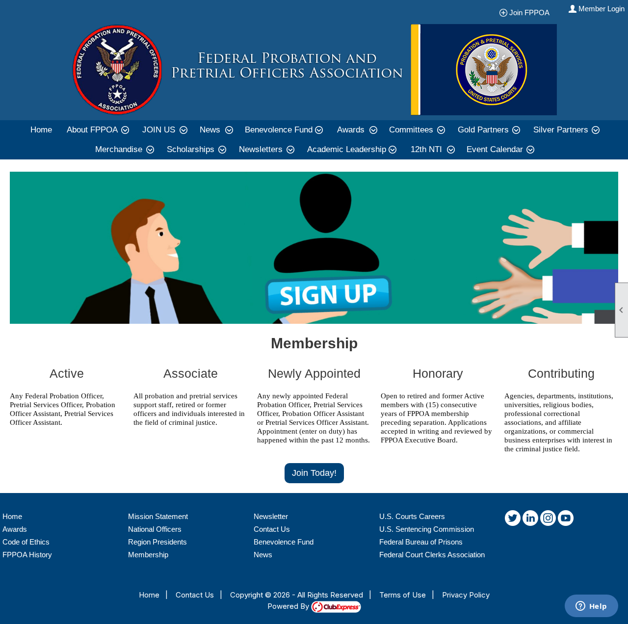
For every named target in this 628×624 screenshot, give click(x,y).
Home (41, 129)
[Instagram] (548, 520)
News (263, 554)
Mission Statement (158, 516)
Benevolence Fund (284, 542)
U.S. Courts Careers (412, 516)
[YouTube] (566, 520)
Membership (148, 554)
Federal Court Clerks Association (432, 554)
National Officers (155, 529)
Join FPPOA (532, 12)
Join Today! (314, 473)
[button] (97, 130)
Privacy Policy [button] (466, 594)
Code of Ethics (26, 542)
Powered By (289, 606)
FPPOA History (27, 554)
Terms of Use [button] (402, 594)
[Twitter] (513, 520)
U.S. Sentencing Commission (426, 529)
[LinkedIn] (530, 520)
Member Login (601, 8)
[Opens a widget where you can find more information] (591, 607)
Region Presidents (157, 542)
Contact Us (272, 529)
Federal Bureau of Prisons (421, 542)
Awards (14, 529)
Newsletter (271, 516)
